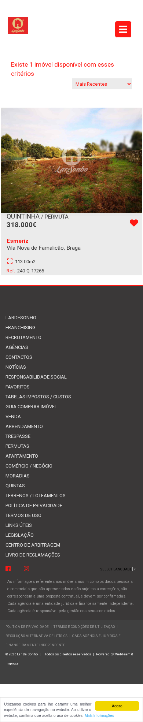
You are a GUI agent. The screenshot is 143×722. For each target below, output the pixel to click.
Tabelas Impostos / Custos (38, 396)
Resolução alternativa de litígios (36, 636)
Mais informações (99, 715)
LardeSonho (21, 317)
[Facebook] (8, 569)
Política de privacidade (34, 505)
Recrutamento (23, 337)
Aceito (117, 705)
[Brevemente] (26, 569)
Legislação (20, 535)
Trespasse (18, 436)
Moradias (18, 476)
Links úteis (19, 525)
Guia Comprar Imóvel (31, 406)
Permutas (17, 446)
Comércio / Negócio (29, 466)
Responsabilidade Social (36, 377)
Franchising (21, 327)
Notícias (16, 367)
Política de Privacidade (27, 627)
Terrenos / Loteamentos (36, 495)
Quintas (15, 485)
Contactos (19, 357)
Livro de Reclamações (33, 555)
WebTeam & (124, 654)
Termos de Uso (23, 515)
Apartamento (22, 456)
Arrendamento (24, 426)
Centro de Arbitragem (33, 545)
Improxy (12, 663)
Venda (13, 416)
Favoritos (18, 387)
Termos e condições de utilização (84, 627)
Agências (17, 347)
